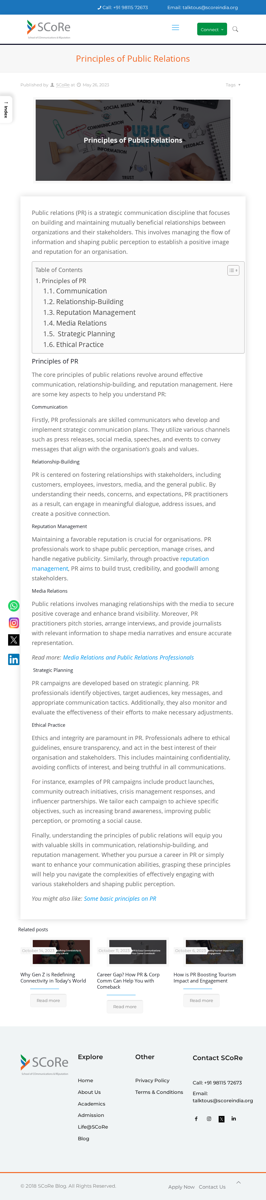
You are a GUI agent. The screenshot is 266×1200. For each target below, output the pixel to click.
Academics (91, 1104)
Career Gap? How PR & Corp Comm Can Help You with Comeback (128, 980)
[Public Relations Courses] (49, 29)
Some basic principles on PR (120, 898)
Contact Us (212, 1187)
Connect (210, 29)
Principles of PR (64, 281)
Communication (81, 290)
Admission (91, 1115)
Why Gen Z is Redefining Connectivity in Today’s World (53, 977)
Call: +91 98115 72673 (125, 7)
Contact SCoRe (218, 1058)
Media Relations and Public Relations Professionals (128, 657)
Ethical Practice (80, 344)
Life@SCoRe (93, 1127)
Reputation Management (96, 312)
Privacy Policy (152, 1080)
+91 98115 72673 (223, 1083)
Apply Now (181, 1187)
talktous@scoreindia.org (223, 1100)
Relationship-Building (90, 301)
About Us (89, 1092)
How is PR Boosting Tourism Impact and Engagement (205, 977)
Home (85, 1080)
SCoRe (63, 84)
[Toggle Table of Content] (230, 270)
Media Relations (81, 323)
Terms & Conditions (159, 1092)
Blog (83, 1138)
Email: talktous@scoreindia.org (202, 7)
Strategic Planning (85, 333)
